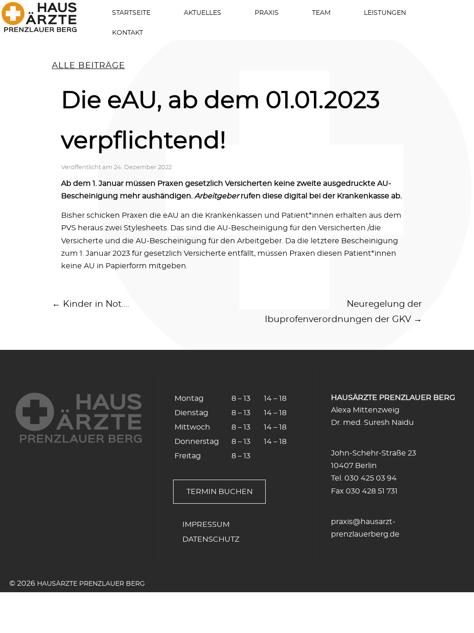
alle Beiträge (88, 66)
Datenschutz (210, 539)
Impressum (206, 524)
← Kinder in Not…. (90, 304)
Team (321, 12)
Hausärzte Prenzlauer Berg (91, 583)
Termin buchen (220, 491)
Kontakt (127, 32)
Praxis (267, 12)
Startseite (131, 12)
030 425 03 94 (370, 478)
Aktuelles (202, 12)
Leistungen (385, 12)
